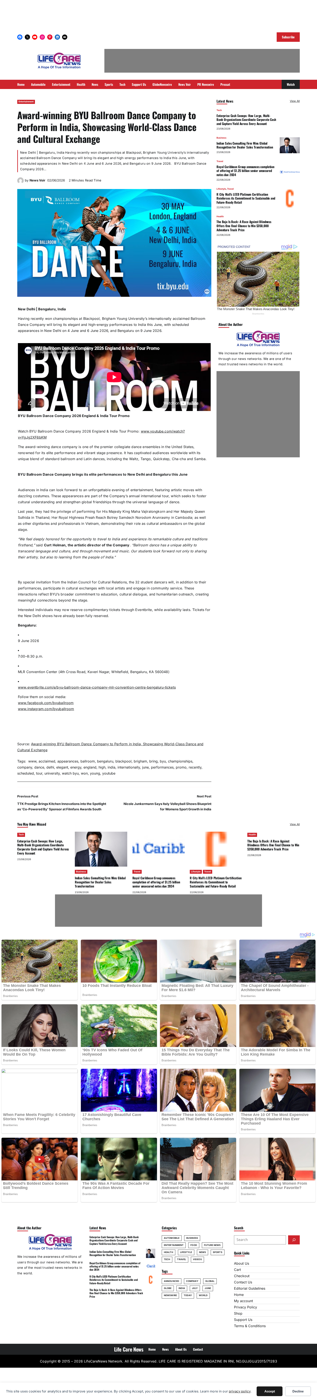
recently (195, 767)
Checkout (242, 1276)
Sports (217, 1252)
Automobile (171, 1238)
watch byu (70, 773)
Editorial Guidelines (249, 1288)
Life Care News (128, 1349)
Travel (220, 161)
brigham (140, 761)
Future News (212, 1245)
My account (243, 1301)
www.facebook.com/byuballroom (46, 703)
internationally (129, 767)
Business (221, 137)
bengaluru (105, 761)
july (195, 1288)
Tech (219, 110)
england (89, 767)
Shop (238, 1313)
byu (163, 761)
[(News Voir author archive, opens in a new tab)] (20, 182)
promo (181, 767)
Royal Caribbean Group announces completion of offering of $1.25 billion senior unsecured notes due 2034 (245, 170)
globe (168, 1288)
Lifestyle (221, 189)
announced (171, 1281)
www (31, 761)
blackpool (123, 761)
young (95, 773)
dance (39, 767)
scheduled (25, 773)
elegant (62, 767)
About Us (241, 1263)
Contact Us (243, 1282)
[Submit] (294, 1239)
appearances (67, 761)
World (203, 1295)
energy (75, 767)
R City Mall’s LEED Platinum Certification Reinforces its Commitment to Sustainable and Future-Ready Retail (246, 198)
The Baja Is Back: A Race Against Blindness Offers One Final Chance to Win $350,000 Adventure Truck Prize (244, 225)
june (145, 767)
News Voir (37, 180)
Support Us (243, 1319)
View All (295, 101)
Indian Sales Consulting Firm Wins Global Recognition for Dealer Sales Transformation (245, 145)
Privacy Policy (245, 1307)
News (202, 1252)
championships (180, 761)
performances (162, 767)
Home (239, 1294)
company (24, 767)
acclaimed (47, 761)
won (84, 773)
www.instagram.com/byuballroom (46, 709)
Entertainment (26, 101)
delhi (50, 767)
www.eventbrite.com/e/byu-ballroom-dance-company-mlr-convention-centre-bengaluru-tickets (97, 687)
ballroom (87, 761)
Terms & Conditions (250, 1326)
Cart (237, 1269)
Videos (197, 1259)
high (102, 767)
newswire (170, 1295)
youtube (108, 773)
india (111, 767)
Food (193, 1245)
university (52, 773)
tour (39, 773)
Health (220, 216)
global (210, 1281)
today (188, 1295)
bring (153, 761)
